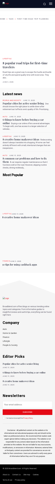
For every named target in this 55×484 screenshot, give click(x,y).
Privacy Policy (28, 418)
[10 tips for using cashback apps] (27, 242)
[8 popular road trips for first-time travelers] (27, 41)
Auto (5, 116)
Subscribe (27, 412)
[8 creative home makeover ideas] (27, 194)
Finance (6, 261)
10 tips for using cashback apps (19, 264)
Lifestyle (7, 59)
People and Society (12, 100)
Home (2, 19)
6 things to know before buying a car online (24, 372)
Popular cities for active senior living (23, 103)
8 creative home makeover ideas (21, 139)
